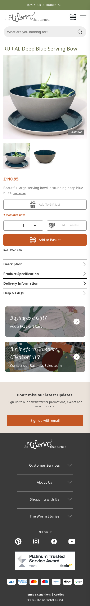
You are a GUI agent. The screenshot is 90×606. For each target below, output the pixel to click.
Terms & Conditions (38, 594)
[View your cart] (73, 17)
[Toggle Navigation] (83, 17)
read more (19, 193)
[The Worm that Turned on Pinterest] (18, 541)
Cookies (59, 594)
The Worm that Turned (50, 600)
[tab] (45, 264)
